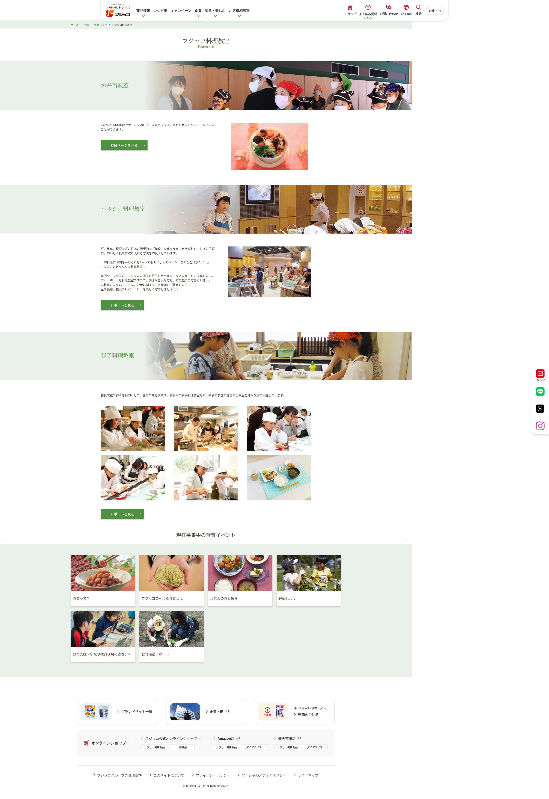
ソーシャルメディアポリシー (264, 775)
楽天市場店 (289, 738)
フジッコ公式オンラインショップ (175, 738)
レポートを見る (122, 305)
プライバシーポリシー (213, 775)
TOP (77, 24)
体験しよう (100, 24)
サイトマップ (308, 775)
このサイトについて (168, 775)
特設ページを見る (124, 145)
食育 (86, 24)
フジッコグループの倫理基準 (119, 775)
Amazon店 (228, 738)
